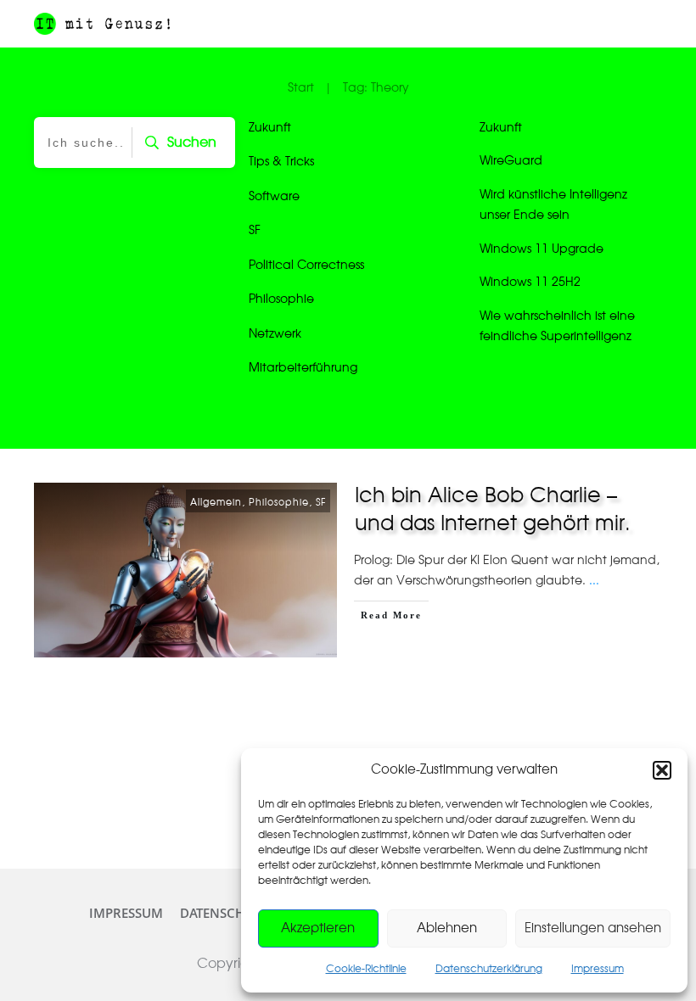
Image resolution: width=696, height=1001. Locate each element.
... (594, 581)
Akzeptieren (318, 928)
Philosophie (281, 299)
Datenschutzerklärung (488, 969)
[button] (662, 770)
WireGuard (511, 161)
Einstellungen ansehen (593, 928)
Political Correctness (306, 265)
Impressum (597, 969)
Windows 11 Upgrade (541, 249)
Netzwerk (275, 334)
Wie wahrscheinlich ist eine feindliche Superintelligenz (557, 327)
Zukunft (270, 128)
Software (274, 197)
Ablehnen (447, 928)
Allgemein (216, 502)
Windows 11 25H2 (530, 282)
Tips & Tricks (281, 162)
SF (255, 231)
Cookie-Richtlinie (366, 969)
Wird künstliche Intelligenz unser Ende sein (553, 205)
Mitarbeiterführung (303, 368)
